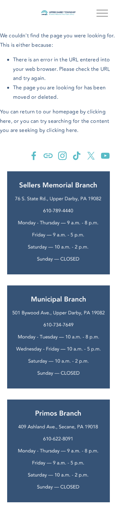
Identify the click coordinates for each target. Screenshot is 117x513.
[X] (91, 155)
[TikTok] (76, 155)
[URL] (48, 155)
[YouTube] (105, 155)
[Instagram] (62, 155)
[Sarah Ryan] (33, 155)
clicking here (61, 130)
